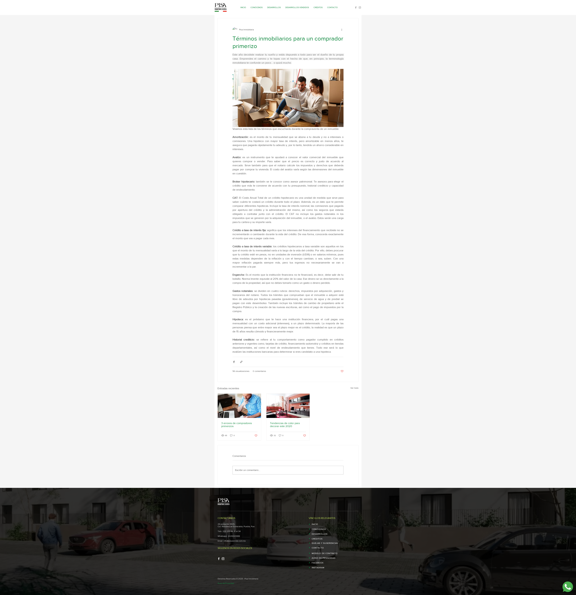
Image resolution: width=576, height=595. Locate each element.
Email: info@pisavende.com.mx (232, 541)
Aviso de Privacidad (226, 583)
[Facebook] (355, 7)
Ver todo (354, 388)
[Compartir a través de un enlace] (241, 361)
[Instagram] (359, 7)
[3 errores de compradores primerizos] (239, 406)
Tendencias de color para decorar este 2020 (285, 425)
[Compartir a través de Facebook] (233, 361)
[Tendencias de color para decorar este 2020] (288, 406)
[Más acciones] (342, 29)
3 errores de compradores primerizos (236, 425)
